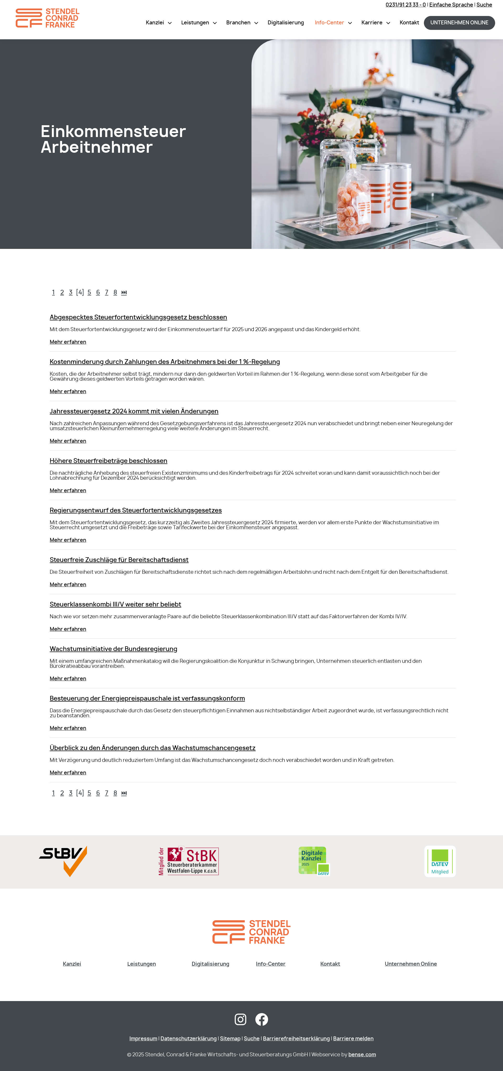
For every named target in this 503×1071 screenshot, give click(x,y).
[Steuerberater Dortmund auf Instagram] (240, 1023)
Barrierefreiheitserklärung (296, 1038)
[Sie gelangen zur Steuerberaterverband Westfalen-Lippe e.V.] (63, 875)
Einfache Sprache (451, 5)
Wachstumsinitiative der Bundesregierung (113, 649)
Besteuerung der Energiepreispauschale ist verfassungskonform (147, 699)
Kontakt (409, 22)
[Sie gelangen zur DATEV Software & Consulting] (440, 875)
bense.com (362, 1054)
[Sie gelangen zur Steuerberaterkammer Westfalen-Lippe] (189, 874)
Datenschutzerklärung (189, 1038)
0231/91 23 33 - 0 (406, 5)
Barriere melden (353, 1038)
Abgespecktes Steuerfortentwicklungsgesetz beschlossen (138, 318)
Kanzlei (155, 22)
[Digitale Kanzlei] (314, 875)
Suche (484, 5)
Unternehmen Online (411, 964)
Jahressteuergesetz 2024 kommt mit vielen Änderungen (134, 412)
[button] (170, 23)
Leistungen (195, 22)
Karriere (372, 22)
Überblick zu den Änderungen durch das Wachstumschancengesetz (153, 748)
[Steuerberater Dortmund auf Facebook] (261, 1023)
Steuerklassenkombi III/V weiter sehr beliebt (115, 605)
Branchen (238, 22)
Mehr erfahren (68, 342)
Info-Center (329, 22)
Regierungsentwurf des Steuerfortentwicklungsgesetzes (136, 511)
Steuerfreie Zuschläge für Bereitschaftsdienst (119, 560)
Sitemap (230, 1038)
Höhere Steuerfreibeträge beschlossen (108, 461)
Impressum (143, 1038)
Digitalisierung (286, 22)
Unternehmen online (459, 22)
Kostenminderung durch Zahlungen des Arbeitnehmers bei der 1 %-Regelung (165, 362)
